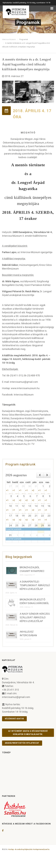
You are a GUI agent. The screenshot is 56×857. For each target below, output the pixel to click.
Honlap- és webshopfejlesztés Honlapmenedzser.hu (28, 849)
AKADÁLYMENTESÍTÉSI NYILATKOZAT (22, 743)
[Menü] (51, 8)
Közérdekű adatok (14, 719)
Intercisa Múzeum (9, 39)
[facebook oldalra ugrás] (2, 830)
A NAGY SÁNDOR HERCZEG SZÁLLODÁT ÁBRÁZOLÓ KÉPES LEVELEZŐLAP (35, 617)
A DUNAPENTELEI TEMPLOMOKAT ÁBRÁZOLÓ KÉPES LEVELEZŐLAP (35, 585)
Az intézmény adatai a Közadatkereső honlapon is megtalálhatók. (28, 732)
